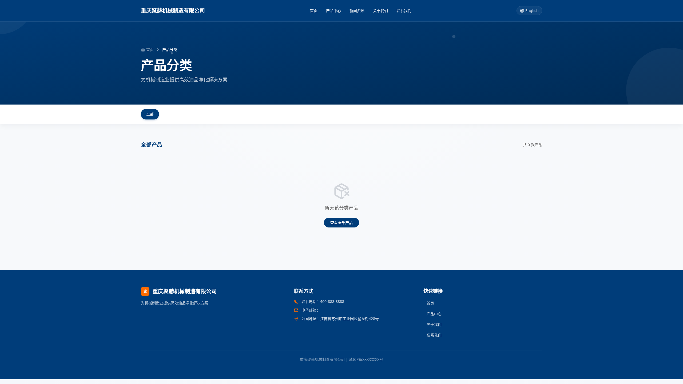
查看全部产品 (341, 222)
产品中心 (333, 10)
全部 (150, 114)
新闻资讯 (357, 10)
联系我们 (403, 10)
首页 (313, 10)
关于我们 (380, 10)
